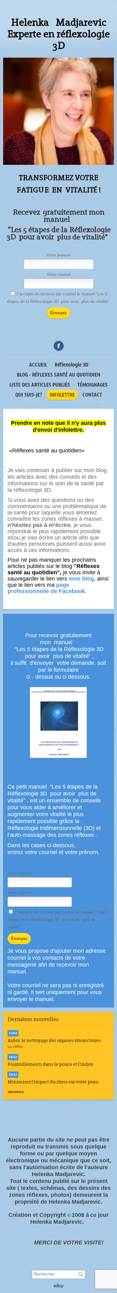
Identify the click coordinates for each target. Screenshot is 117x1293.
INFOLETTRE (62, 394)
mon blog (81, 579)
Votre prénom (58, 255)
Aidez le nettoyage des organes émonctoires (54, 1040)
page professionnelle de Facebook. (46, 588)
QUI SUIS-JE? (28, 394)
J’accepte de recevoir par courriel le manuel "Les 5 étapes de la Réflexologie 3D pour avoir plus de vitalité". (58, 298)
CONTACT (92, 394)
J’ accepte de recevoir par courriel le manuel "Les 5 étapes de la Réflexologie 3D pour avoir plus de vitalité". (57, 920)
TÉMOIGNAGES (92, 384)
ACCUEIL (38, 364)
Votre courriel (59, 274)
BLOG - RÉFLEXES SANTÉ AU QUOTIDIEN (58, 374)
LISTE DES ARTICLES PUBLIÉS (39, 384)
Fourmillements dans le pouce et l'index (50, 1064)
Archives (15, 1092)
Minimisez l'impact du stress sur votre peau (52, 1082)
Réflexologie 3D (71, 364)
